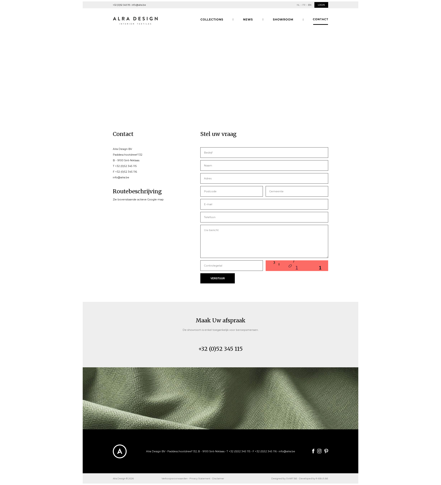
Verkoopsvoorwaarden (175, 478)
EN (309, 4)
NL (298, 4)
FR (303, 4)
